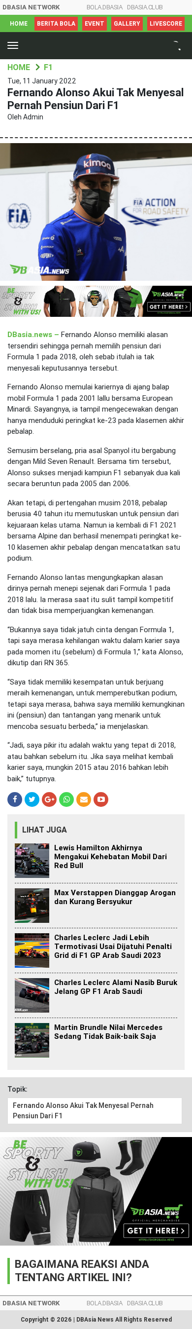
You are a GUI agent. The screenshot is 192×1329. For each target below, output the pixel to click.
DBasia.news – (34, 334)
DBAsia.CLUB (145, 7)
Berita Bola (56, 23)
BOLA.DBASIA (105, 7)
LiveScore (166, 23)
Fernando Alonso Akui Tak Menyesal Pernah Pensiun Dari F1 (83, 1110)
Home (19, 23)
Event (94, 23)
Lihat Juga (44, 830)
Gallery (127, 23)
